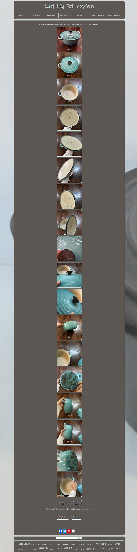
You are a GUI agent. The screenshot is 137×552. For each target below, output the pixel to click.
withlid (35, 549)
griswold (90, 544)
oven (58, 548)
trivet (51, 549)
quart (118, 548)
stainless (58, 544)
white (110, 544)
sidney (51, 544)
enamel (81, 544)
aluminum (42, 544)
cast (68, 548)
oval (117, 543)
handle (66, 544)
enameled (25, 543)
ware (110, 548)
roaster (102, 548)
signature (20, 549)
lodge (34, 544)
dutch (43, 548)
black (82, 549)
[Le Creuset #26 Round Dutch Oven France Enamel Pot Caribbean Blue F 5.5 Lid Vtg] (69, 40)
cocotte (73, 544)
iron (28, 548)
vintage (101, 543)
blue (76, 549)
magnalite (90, 548)
